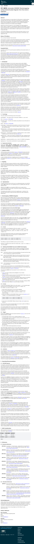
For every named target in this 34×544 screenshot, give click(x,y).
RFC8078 (3, 80)
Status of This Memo (5, 36)
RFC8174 (24, 146)
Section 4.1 (9, 158)
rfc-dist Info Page (21, 540)
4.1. (1, 207)
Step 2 (4, 275)
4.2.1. (2, 283)
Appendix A (28, 71)
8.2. (1, 481)
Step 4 (4, 280)
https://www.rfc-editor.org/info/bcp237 (22, 483)
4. (1, 195)
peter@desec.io (5, 516)
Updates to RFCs (5, 150)
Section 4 (10, 153)
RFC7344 (3, 72)
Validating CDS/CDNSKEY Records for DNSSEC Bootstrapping (15, 246)
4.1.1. (2, 226)
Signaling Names (6, 181)
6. (1, 400)
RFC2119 (21, 146)
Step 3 (4, 277)
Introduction (4, 61)
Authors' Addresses (5, 510)
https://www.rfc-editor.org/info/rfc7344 (19, 455)
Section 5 (12, 268)
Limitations (5, 349)
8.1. (1, 444)
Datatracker (20, 533)
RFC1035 (17, 357)
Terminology (4, 114)
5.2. (1, 389)
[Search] (31, 1)
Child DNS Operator (6, 363)
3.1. (1, 168)
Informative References (7, 481)
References (4, 442)
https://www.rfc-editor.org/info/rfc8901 (13, 497)
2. (1, 150)
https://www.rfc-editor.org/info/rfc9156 (19, 475)
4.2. (1, 246)
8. (1, 442)
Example (4, 226)
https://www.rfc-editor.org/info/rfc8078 (15, 463)
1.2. (1, 143)
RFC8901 (12, 373)
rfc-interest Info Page (21, 542)
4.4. (1, 349)
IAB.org (19, 532)
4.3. (1, 312)
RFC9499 (10, 119)
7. (1, 428)
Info (32, 3)
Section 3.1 (13, 357)
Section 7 (6, 119)
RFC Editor (19, 539)
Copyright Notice (4, 48)
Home (2, 5)
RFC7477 (14, 354)
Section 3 (16, 152)
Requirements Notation (7, 143)
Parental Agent (5, 389)
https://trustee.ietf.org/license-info (12, 53)
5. (1, 361)
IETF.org (19, 529)
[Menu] (33, 1)
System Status (3, 534)
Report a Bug (7, 534)
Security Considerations (7, 400)
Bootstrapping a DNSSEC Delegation (10, 195)
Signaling (4, 161)
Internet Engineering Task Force (6, 528)
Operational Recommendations (9, 361)
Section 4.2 (3, 215)
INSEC (4, 375)
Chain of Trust (5, 168)
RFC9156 (19, 397)
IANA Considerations (6, 428)
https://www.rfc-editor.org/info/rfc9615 (19, 45)
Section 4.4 (18, 105)
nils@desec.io (5, 522)
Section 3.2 (19, 133)
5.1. (1, 363)
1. (1, 61)
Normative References (6, 444)
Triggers (4, 312)
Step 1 (4, 272)
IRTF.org (19, 530)
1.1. (1, 114)
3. (1, 161)
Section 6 (24, 398)
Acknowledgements (5, 500)
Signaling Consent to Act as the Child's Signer (11, 207)
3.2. (1, 181)
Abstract (3, 17)
